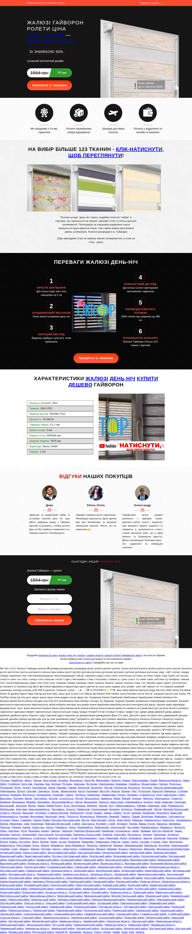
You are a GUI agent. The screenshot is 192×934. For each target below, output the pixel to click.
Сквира (72, 787)
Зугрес (55, 791)
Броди (28, 798)
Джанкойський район (110, 867)
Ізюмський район (133, 878)
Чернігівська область (37, 928)
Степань (156, 841)
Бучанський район (71, 859)
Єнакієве (107, 834)
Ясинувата (162, 813)
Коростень (38, 827)
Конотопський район (62, 885)
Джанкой (114, 816)
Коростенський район (88, 885)
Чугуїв (126, 813)
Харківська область (70, 921)
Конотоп (15, 834)
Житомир (164, 845)
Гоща (101, 838)
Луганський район (79, 892)
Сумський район (31, 917)
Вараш (143, 823)
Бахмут (45, 831)
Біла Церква (23, 845)
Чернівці (118, 845)
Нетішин (16, 813)
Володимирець (88, 838)
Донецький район (84, 870)
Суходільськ (66, 798)
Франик (45, 845)
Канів (157, 802)
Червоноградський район (88, 924)
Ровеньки (137, 820)
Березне (64, 838)
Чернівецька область (163, 924)
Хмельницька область (169, 921)
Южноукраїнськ (9, 816)
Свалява (39, 784)
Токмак (107, 813)
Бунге (18, 787)
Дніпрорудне (43, 794)
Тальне (37, 780)
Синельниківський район (68, 914)
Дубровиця (135, 838)
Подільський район (37, 906)
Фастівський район (19, 921)
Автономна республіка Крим (172, 849)
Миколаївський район (69, 896)
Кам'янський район (80, 881)
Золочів (53, 798)
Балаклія (114, 809)
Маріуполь (136, 849)
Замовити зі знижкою (49, 85)
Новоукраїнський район (170, 899)
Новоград (67, 831)
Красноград (170, 794)
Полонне (18, 798)
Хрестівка (21, 809)
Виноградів (90, 802)
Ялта (24, 831)
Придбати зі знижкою (96, 358)
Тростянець (40, 798)
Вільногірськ (92, 798)
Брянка (4, 823)
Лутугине (146, 787)
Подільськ (72, 816)
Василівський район (117, 859)
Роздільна (175, 784)
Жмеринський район (49, 874)
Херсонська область (118, 921)
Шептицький (118, 827)
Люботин (148, 798)
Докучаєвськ (162, 798)
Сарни (125, 841)
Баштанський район (89, 852)
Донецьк (88, 932)
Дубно (123, 838)
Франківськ (57, 845)
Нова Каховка (98, 820)
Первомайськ (85, 827)
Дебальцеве (7, 809)
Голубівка (40, 813)
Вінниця (101, 849)
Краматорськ (7, 845)
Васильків (51, 816)
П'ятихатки (144, 791)
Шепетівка (147, 816)
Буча (66, 805)
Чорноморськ (183, 820)
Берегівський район (165, 852)
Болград (56, 784)
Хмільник (21, 805)
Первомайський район (162, 903)
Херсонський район (143, 921)
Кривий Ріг (61, 932)
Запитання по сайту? (80, 662)
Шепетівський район (136, 928)
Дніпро (107, 932)
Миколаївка (102, 780)
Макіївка (112, 849)
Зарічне (147, 838)
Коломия (101, 823)
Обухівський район (11, 903)
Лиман (41, 805)
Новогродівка (106, 784)
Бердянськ (26, 838)
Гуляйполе (14, 784)
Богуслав (26, 784)
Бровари (146, 831)
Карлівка (62, 787)
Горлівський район (85, 867)
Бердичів (167, 831)
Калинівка (92, 791)
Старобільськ (147, 794)
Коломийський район (36, 885)
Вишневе (28, 813)
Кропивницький (133, 845)
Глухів (88, 813)
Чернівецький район (12, 928)
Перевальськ (175, 805)
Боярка (98, 813)
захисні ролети (112, 655)
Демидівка (112, 838)
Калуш (50, 827)
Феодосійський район (44, 921)
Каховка (24, 816)
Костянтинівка (63, 834)
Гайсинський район (11, 867)
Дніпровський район (135, 867)
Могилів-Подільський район (127, 896)
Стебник (183, 791)
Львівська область (121, 892)
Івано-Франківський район (81, 878)
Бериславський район (38, 856)
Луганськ (123, 849)
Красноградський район (14, 888)
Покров (135, 816)
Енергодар (37, 823)
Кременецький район (41, 888)
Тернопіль (92, 845)
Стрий (111, 823)
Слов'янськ (39, 838)
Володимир (37, 816)
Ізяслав (108, 787)
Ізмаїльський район (109, 878)
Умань (178, 831)
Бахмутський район (34, 852)
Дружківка (174, 823)
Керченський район (127, 881)
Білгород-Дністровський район (70, 856)
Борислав (176, 813)
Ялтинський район (43, 932)
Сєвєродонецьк (9, 838)
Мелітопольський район (14, 896)
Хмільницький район (38, 924)
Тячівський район (134, 917)
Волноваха (18, 802)
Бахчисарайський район (62, 852)
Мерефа (31, 802)
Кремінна (5, 802)
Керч (165, 841)
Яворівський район (19, 932)
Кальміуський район (178, 878)
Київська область (150, 881)
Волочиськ (28, 794)
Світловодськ (176, 816)
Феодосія (179, 827)
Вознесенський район (86, 863)
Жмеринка (149, 813)
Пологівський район (85, 906)
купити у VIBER (51, 41)
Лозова (133, 823)
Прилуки (5, 827)
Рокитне (115, 841)
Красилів (157, 791)
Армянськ (106, 798)
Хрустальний (46, 834)
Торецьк (125, 816)
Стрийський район (179, 914)
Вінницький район (61, 863)
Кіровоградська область (176, 881)
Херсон (56, 849)
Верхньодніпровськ (170, 780)
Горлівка (5, 849)
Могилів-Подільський (175, 809)
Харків (116, 932)
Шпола (21, 791)
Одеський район (55, 903)
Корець (13, 841)
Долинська (120, 787)
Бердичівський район (115, 852)
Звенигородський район (151, 874)
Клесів (4, 841)
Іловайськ (134, 784)
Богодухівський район (154, 856)
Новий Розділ (54, 805)
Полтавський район (135, 906)
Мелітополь (176, 841)
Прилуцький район (159, 906)
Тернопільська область (56, 917)
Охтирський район (108, 903)
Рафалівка (87, 841)
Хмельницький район (12, 924)
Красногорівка (140, 780)
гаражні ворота (94, 655)
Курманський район (169, 888)
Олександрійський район (81, 903)
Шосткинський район (161, 928)
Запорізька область (101, 874)
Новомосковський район (141, 899)
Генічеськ (80, 794)
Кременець (93, 794)
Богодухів (83, 787)
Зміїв (3, 784)
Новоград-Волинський (58, 823)
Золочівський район (20, 878)
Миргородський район (97, 896)
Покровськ (61, 827)
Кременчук (105, 845)
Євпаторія (120, 834)
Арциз (28, 780)
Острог (62, 841)
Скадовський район (127, 914)
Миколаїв (149, 849)
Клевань (184, 838)
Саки (163, 805)
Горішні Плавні (41, 820)
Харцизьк (161, 823)
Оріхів (51, 787)
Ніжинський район (19, 899)
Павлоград (160, 834)
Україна (140, 932)
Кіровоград (108, 831)
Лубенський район (33, 892)
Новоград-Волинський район (108, 899)
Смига (134, 841)
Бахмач (125, 791)
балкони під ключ (48, 655)
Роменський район (123, 910)
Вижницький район (169, 859)
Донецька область (61, 870)
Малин (32, 805)
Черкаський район (138, 924)
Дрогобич (14, 831)
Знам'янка (153, 805)
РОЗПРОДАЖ (45, 35)
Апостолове (50, 780)
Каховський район (103, 881)
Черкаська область (115, 924)
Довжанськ (166, 827)
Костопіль (25, 841)
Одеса (98, 932)
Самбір (117, 813)
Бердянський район (140, 852)
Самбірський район (147, 910)
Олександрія (29, 834)
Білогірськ (134, 787)
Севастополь (69, 849)
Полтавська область (110, 906)
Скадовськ (44, 791)
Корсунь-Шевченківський (168, 787)
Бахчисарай (7, 805)
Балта (81, 791)
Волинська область (111, 863)
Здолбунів (159, 838)
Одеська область (34, 903)
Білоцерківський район (126, 856)
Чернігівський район (63, 928)
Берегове (167, 802)
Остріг (74, 838)
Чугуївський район (111, 928)
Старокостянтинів (58, 813)
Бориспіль (168, 820)
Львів (124, 932)
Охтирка (5, 820)
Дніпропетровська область (164, 867)
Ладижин (132, 794)
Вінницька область (39, 863)
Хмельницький (179, 845)
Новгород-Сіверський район (73, 899)
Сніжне (76, 823)
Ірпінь (61, 816)
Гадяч (181, 794)
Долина (4, 794)
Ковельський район (11, 885)
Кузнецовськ (123, 831)
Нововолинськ (152, 820)
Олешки (136, 798)
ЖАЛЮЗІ (97, 378)
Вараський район (94, 859)
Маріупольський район (168, 892)
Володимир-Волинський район (168, 863)
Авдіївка (136, 813)
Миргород (102, 816)
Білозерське (39, 787)
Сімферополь (87, 849)
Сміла (72, 827)
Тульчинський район (110, 917)
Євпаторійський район (158, 870)
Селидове (180, 802)
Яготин (79, 798)
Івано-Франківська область (49, 878)
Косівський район (138, 885)
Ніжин (3, 831)
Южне (116, 798)
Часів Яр (89, 780)
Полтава (46, 849)
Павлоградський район (133, 903)
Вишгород (6, 798)
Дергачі (115, 791)
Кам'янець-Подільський (87, 834)
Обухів (158, 809)
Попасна (103, 802)
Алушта (70, 809)
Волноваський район (136, 863)
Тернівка (141, 805)
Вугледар (91, 784)
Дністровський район (12, 870)
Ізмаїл (135, 831)
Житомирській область (22, 874)
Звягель (55, 831)
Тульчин (5, 780)
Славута (5, 813)
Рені (134, 791)
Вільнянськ (76, 780)
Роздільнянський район (97, 910)
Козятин (148, 802)
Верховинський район (143, 859)
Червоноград (101, 827)
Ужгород (147, 834)
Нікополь (53, 838)
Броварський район (47, 859)
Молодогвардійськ (62, 802)
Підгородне (6, 787)
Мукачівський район (157, 896)
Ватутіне (105, 791)
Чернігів (34, 849)
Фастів (85, 820)
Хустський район (62, 924)
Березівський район (11, 856)
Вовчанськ (170, 791)
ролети (81, 655)
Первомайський (143, 809)
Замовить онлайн (152, 3)
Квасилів (172, 838)
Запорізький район (125, 874)
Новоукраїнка (7, 791)
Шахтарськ (88, 823)
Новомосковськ (149, 827)
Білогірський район (100, 856)
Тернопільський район (84, 917)
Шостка (156, 831)
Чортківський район (87, 928)
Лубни (111, 820)
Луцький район (100, 892)
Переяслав (83, 809)
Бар (47, 784)
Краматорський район (162, 885)
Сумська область (10, 917)
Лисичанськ (134, 834)
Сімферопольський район (99, 914)
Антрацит (122, 823)
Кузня (151, 823)
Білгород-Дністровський (66, 820)
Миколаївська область (42, 896)
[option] (49, 510)
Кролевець (43, 802)
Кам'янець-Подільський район (50, 881)
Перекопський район (12, 906)
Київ (131, 932)
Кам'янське (150, 845)
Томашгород (102, 841)
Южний (126, 798)
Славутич (176, 798)
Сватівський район (11, 914)
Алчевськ (173, 834)
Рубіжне (16, 827)
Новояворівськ (133, 802)
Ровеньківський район (69, 910)
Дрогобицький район (108, 870)
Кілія (159, 794)
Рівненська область (19, 910)
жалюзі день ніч (67, 655)
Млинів (44, 841)
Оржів (53, 841)
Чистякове (133, 827)
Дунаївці (63, 780)
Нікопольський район (43, 899)
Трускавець (58, 809)
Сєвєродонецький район (38, 914)
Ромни (15, 820)
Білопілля (96, 787)
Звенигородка (68, 791)
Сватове (31, 791)
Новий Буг (17, 780)
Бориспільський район (21, 859)
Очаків (153, 780)
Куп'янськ (126, 809)
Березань (79, 784)
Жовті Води (123, 820)
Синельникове (99, 809)
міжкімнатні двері (131, 655)
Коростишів (117, 802)
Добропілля (76, 813)
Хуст (111, 805)
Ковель (26, 827)
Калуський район (154, 878)
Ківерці (126, 780)
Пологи (121, 794)
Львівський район (143, 892)
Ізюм (27, 823)
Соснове (144, 841)
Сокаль (69, 794)
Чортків (103, 805)
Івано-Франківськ (75, 845)
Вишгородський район (13, 863)
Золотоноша (78, 805)
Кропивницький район (120, 888)
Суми (14, 849)
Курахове (57, 794)
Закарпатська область (75, 874)
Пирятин (116, 780)
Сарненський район (171, 910)
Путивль (67, 784)
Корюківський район (114, 885)
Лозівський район (10, 892)
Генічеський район (35, 867)
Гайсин (78, 802)
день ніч (122, 378)
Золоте (27, 787)
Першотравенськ (125, 805)
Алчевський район (11, 852)
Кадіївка (4, 834)
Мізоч (35, 841)
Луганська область (56, 892)
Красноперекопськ (39, 809)
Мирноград (16, 823)
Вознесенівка (149, 784)
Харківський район (94, 921)
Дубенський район (132, 870)
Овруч (186, 780)
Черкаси (24, 849)
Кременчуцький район (68, 888)
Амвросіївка (109, 794)
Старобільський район (153, 914)
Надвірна (15, 794)
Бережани (121, 784)
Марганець (160, 816)
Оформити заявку (49, 620)
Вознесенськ (87, 816)
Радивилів (74, 841)
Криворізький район (94, 888)
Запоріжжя (75, 932)
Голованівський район (60, 867)
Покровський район (61, 906)
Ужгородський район (158, 917)
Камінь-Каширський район (15, 881)
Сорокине (25, 820)
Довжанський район (38, 870)
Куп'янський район (146, 888)
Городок (163, 784)
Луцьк (35, 845)
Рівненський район (44, 910)
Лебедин (92, 805)
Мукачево (34, 831)
